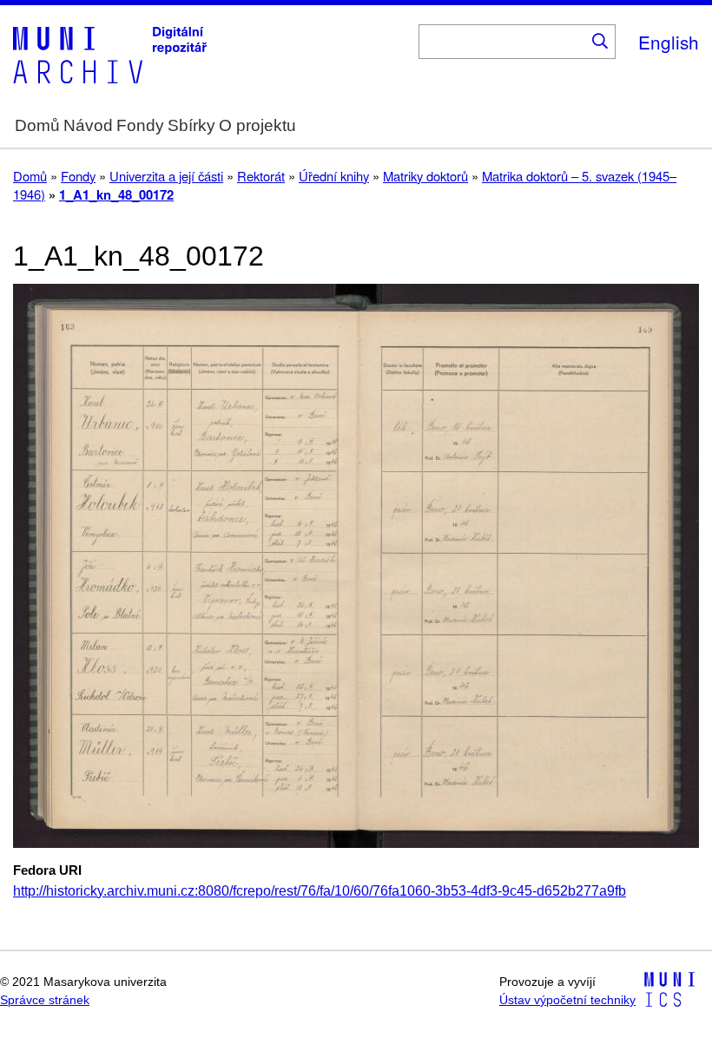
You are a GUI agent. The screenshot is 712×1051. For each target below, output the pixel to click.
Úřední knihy (334, 176)
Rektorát (261, 176)
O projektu (257, 125)
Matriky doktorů (425, 176)
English (668, 42)
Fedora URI (47, 870)
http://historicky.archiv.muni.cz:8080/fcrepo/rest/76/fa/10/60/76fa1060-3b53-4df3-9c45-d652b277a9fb (319, 890)
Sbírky (191, 125)
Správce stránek (44, 1000)
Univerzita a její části (166, 176)
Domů (37, 125)
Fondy (140, 125)
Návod (88, 125)
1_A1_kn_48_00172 (116, 194)
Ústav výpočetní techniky (567, 1000)
